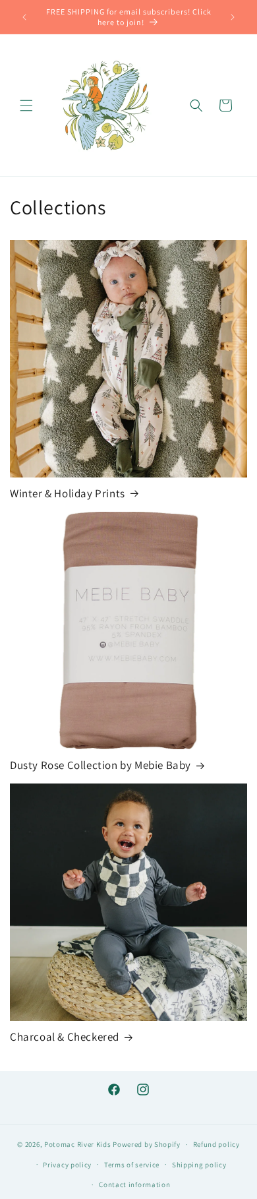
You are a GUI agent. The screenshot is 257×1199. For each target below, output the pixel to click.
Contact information (134, 1184)
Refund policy (216, 1144)
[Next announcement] (232, 17)
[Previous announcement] (24, 17)
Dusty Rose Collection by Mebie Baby (100, 765)
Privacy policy (67, 1164)
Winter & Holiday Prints (67, 493)
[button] (26, 105)
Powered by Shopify (147, 1144)
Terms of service (131, 1164)
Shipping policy (199, 1164)
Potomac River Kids (77, 1144)
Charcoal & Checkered (64, 1037)
